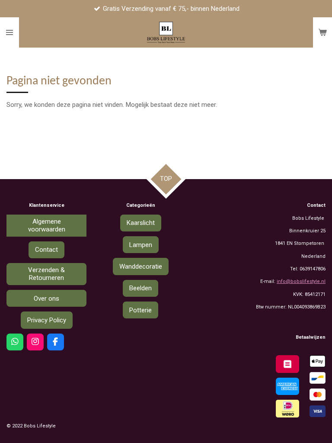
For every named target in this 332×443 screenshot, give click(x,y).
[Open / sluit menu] (9, 32)
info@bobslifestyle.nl (301, 281)
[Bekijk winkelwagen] (322, 32)
